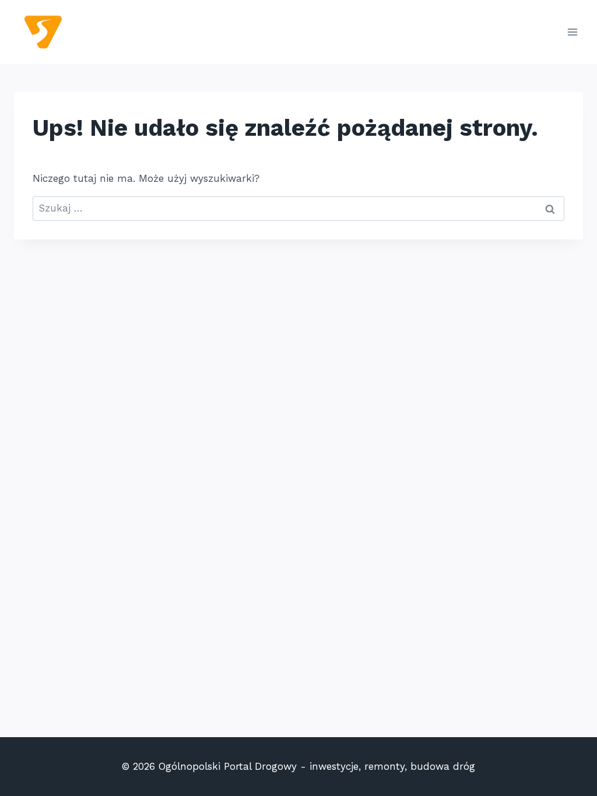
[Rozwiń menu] (572, 32)
